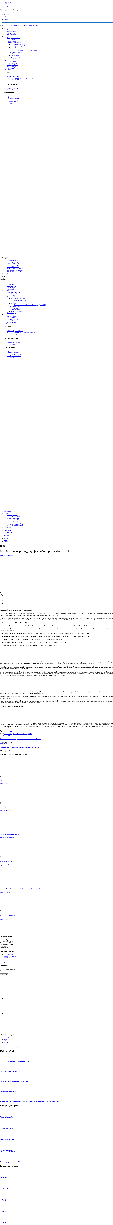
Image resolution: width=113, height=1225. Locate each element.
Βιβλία (9, 97)
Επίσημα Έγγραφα (12, 31)
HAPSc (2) (4, 1189)
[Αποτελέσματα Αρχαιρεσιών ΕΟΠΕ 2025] (2, 1078)
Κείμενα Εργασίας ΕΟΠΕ (14, 100)
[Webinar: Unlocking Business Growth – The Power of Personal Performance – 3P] (2, 1098)
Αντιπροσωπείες (15, 55)
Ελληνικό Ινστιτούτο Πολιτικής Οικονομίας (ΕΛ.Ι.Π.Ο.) (30, 50)
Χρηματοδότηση (11, 34)
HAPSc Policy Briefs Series (15, 76)
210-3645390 (7, 530)
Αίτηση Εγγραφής (9, 954)
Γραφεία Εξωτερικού (16, 57)
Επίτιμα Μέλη (11, 33)
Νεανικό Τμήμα (11, 58)
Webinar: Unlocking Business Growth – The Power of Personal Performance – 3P (29, 1101)
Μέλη (5, 60)
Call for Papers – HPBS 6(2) (10, 1071)
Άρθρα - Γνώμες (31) (7, 1151)
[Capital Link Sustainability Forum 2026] (2, 1058)
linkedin (6, 18)
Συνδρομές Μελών (12, 65)
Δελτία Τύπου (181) (7, 1128)
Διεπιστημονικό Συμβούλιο (18, 46)
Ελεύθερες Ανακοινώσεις (14, 101)
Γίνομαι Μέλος (11, 61)
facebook (6, 13)
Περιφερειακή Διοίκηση (13, 52)
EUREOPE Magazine (13, 79)
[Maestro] (17, 998)
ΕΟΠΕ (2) (3, 1177)
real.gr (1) (3, 1200)
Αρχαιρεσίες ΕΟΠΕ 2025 (9, 1091)
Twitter (6, 1041)
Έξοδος (7, 6)
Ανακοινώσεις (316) (7, 1117)
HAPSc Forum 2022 (13, 263)
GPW (10, 734)
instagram (6, 14)
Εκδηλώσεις (7, 257)
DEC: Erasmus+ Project (13, 262)
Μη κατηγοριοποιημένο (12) (10, 1162)
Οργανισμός (10, 30)
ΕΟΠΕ (5, 28)
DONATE (3, 962)
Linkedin (6, 1044)
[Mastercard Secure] (6, 985)
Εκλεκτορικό (14, 54)
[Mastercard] (17, 1013)
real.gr (11, 731)
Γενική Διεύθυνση (12, 39)
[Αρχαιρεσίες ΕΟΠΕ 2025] (2, 1088)
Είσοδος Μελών (11, 66)
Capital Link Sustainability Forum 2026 (14, 1061)
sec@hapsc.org (8, 3)
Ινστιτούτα (14, 49)
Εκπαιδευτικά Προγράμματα (15, 268)
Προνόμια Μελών (12, 63)
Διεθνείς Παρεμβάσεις (13, 88)
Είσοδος (2, 6)
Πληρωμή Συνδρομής (10, 956)
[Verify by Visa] (6, 980)
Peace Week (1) (5, 1211)
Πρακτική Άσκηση (12, 260)
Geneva (6, 734)
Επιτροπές (13, 47)
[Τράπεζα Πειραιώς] (7, 1032)
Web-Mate (25, 1035)
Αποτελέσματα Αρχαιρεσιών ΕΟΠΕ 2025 (15, 1081)
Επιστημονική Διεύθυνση (14, 42)
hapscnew (3, 783)
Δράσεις (6, 259)
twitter (5, 16)
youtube (6, 19)
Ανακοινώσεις (7, 273)
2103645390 (7, 2)
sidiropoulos (3, 555)
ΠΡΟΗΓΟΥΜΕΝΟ (5, 735)
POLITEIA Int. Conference (14, 265)
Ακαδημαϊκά (7, 69)
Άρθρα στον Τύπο (12, 103)
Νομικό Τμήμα (11, 41)
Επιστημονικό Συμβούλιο (18, 44)
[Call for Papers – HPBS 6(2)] (2, 1068)
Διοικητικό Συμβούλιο (13, 38)
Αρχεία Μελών (11, 68)
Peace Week (20, 734)
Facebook (6, 1038)
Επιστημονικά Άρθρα (13, 98)
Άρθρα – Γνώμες (12, 90)
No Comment (10, 783)
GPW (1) (3, 1222)
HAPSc (15, 734)
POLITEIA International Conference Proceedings (21, 78)
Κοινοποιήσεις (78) (7, 1139)
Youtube (6, 1042)
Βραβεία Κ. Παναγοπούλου (15, 270)
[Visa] (17, 1027)
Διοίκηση (6, 36)
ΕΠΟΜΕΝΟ (3, 744)
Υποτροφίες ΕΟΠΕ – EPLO (15, 271)
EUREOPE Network (13, 267)
